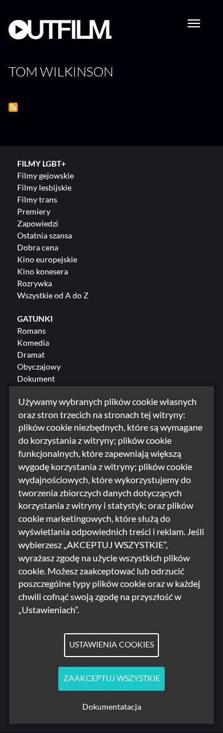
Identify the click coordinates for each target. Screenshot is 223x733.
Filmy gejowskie (45, 175)
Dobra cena (37, 247)
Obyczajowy (39, 366)
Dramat (31, 354)
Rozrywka (34, 283)
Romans (31, 330)
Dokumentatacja (111, 706)
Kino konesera (42, 271)
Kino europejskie (47, 259)
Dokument (36, 378)
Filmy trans (37, 199)
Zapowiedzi (37, 223)
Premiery (33, 211)
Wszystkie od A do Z (53, 295)
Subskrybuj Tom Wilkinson (13, 107)
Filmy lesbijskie (44, 187)
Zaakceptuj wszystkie (111, 678)
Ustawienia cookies (111, 644)
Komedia (33, 342)
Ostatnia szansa (44, 235)
